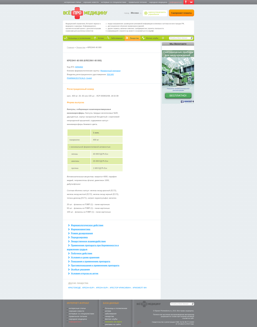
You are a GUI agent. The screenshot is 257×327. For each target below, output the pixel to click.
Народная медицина (158, 2)
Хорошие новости (91, 2)
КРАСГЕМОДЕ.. (75, 288)
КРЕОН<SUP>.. (89, 288)
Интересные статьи (72, 2)
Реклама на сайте (113, 324)
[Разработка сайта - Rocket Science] (139, 323)
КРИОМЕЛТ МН (140, 288)
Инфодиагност (176, 2)
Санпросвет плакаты (181, 13)
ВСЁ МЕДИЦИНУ (85, 13)
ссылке (151, 31)
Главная (70, 47)
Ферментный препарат (110, 71)
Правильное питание (138, 2)
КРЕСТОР (114, 288)
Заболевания (110, 314)
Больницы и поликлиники (116, 308)
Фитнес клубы (111, 319)
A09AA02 (79, 67)
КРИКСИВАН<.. (126, 288)
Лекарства (80, 47)
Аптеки (108, 311)
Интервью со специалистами (113, 2)
